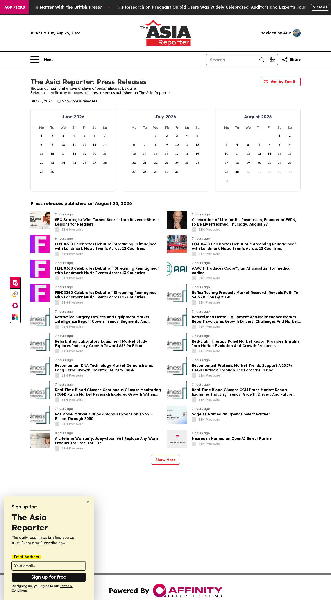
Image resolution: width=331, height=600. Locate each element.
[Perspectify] (15, 294)
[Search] (261, 59)
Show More (165, 460)
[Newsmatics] (15, 317)
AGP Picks (15, 7)
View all (320, 7)
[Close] (88, 502)
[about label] (57, 229)
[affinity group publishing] (15, 305)
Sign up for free (48, 577)
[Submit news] (15, 283)
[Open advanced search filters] (272, 59)
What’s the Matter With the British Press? (59, 7)
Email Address (26, 557)
